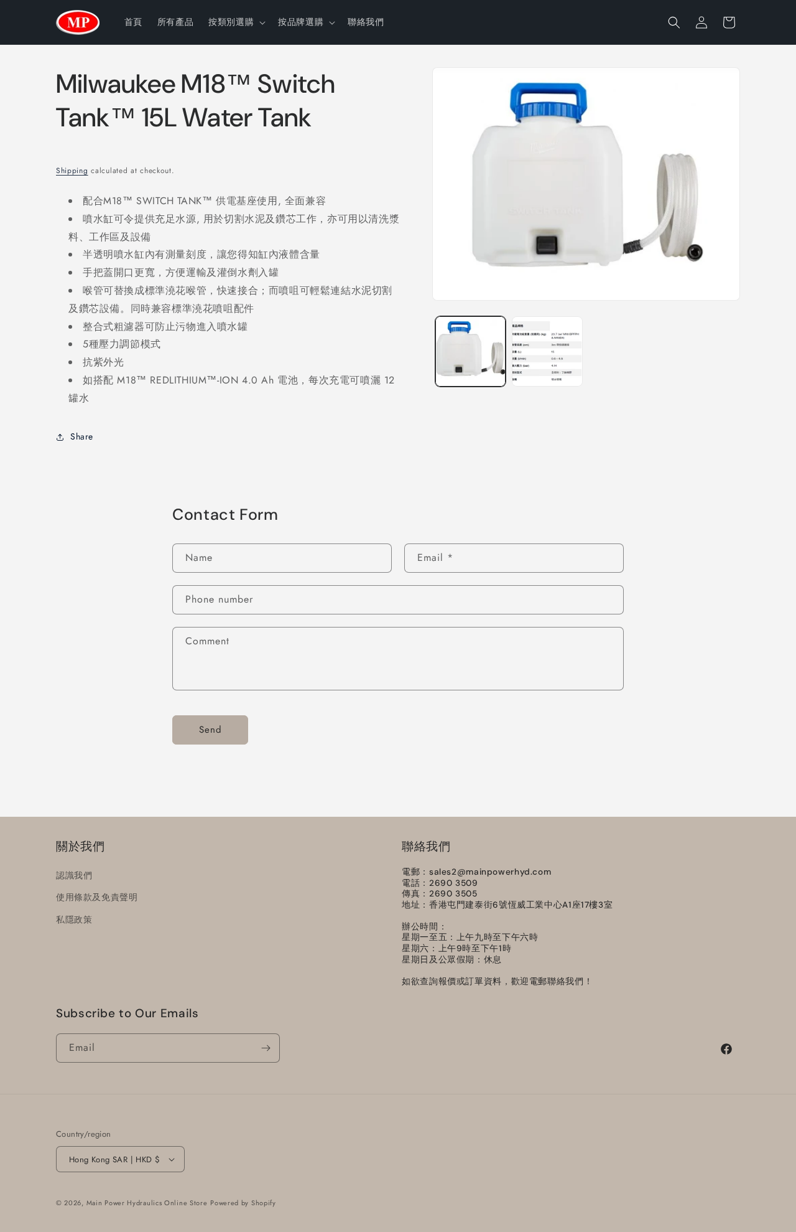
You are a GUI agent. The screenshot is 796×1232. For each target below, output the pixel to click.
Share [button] (81, 436)
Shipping (72, 170)
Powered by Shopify (243, 1203)
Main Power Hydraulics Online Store (147, 1203)
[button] (236, 22)
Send (210, 730)
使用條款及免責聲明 (96, 897)
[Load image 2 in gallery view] (547, 351)
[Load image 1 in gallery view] (470, 351)
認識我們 (74, 876)
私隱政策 (74, 919)
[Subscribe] (265, 1048)
